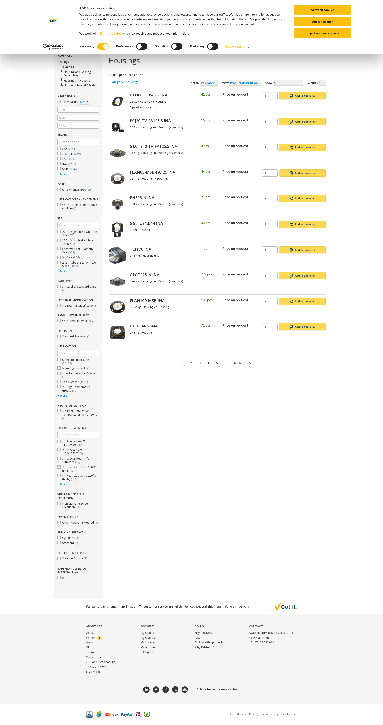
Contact (94, 672)
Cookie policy (269, 714)
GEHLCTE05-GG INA (148, 95)
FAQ (197, 638)
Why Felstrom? (204, 647)
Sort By (194, 83)
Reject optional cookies (322, 33)
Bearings (63, 62)
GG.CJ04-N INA (144, 326)
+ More (62, 174)
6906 (237, 363)
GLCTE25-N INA (144, 274)
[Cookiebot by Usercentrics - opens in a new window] (53, 47)
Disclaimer (288, 714)
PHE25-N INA (142, 197)
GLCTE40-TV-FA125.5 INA (153, 146)
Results (312, 83)
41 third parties (110, 33)
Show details (235, 46)
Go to (199, 626)
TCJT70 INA (140, 249)
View (225, 83)
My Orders (147, 633)
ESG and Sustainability (100, 662)
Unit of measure (68, 102)
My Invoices (148, 642)
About (90, 633)
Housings (67, 67)
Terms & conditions (233, 714)
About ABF (94, 626)
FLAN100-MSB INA (147, 300)
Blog (89, 647)
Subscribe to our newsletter (217, 689)
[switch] (141, 46)
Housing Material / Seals (79, 85)
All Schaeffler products (209, 642)
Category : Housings (124, 82)
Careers (93, 638)
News (90, 642)
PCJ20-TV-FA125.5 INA (150, 120)
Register (149, 652)
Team (90, 652)
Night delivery (203, 633)
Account (147, 626)
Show (291, 83)
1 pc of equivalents (143, 107)
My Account (148, 647)
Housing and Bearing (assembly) (77, 73)
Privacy (253, 714)
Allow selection (322, 21)
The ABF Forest (96, 667)
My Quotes (147, 638)
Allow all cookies (322, 10)
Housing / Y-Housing (77, 80)
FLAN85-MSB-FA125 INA (152, 172)
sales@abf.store (259, 638)
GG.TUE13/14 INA (146, 223)
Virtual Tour (93, 657)
